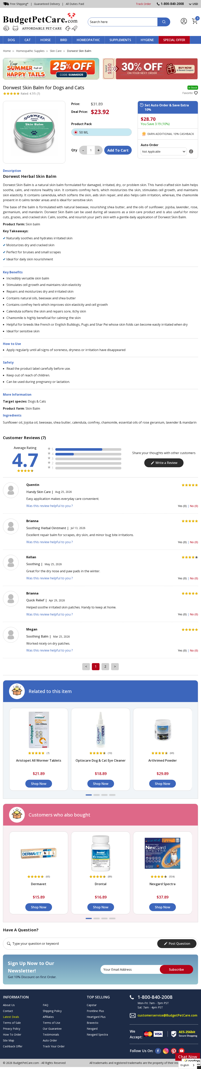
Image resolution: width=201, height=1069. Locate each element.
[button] (89, 794)
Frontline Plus (95, 1011)
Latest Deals (11, 1017)
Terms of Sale (12, 1023)
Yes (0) (182, 506)
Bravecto (92, 1023)
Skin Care (56, 51)
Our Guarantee (52, 1028)
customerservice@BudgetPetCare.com (167, 1015)
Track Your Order (54, 1046)
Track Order (143, 4)
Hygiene (147, 40)
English (185, 1065)
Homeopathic (88, 40)
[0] (194, 23)
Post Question (179, 943)
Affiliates (48, 1017)
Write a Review (166, 463)
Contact (8, 1011)
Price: (75, 104)
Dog (11, 40)
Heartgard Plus (96, 1017)
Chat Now (187, 1056)
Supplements (120, 40)
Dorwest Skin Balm (79, 51)
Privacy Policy (11, 1028)
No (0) (194, 506)
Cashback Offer (12, 1046)
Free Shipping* (19, 4)
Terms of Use (51, 1023)
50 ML (84, 132)
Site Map (8, 1040)
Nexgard (92, 1028)
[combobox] (187, 1065)
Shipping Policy (52, 1011)
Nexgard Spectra (97, 1034)
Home (7, 51)
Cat (28, 40)
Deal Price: (79, 112)
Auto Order (50, 1040)
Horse (45, 40)
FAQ (45, 1005)
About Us (9, 1005)
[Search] (163, 22)
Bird (63, 40)
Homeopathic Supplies (30, 51)
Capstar (92, 1005)
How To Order (12, 1034)
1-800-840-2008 (172, 4)
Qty (74, 150)
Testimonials (51, 1034)
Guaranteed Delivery (47, 4)
